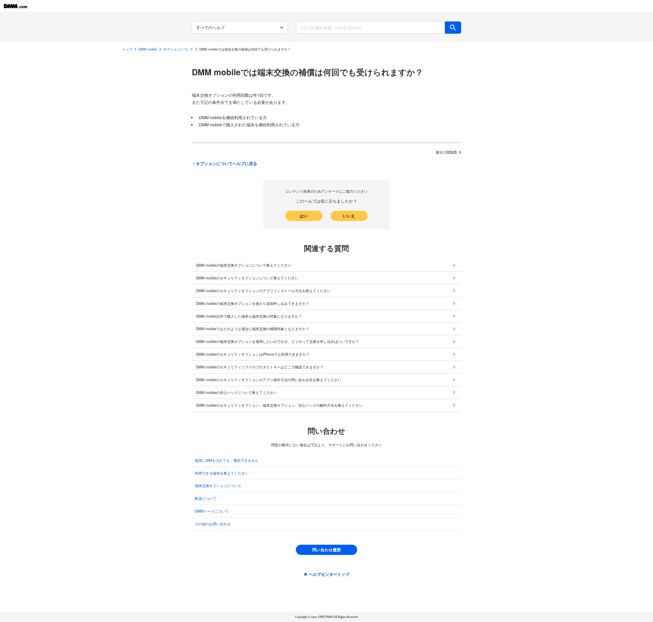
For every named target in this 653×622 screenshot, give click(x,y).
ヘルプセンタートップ (329, 574)
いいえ (349, 216)
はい (304, 216)
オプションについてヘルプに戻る (226, 163)
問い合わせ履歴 (326, 550)
